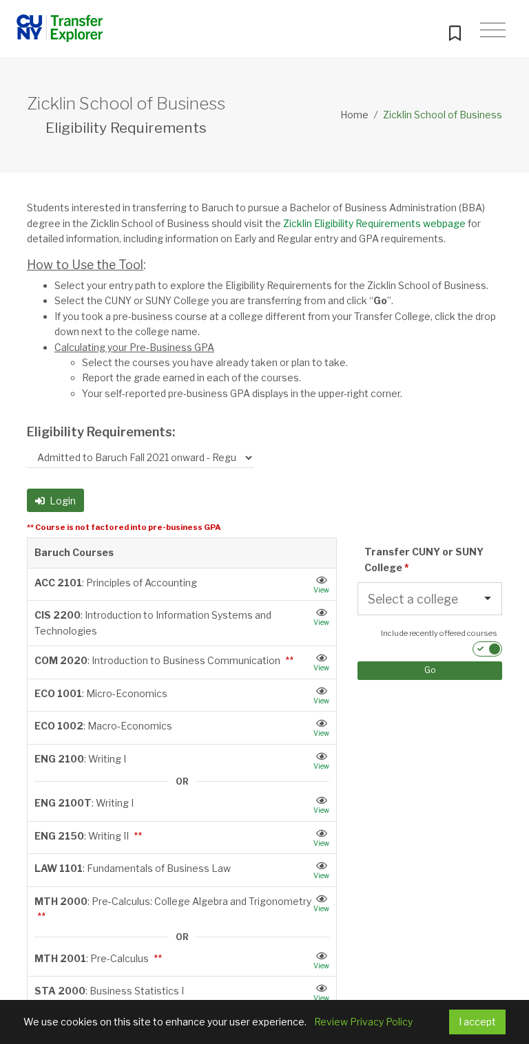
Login (62, 501)
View (321, 590)
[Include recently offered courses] (487, 649)
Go (430, 670)
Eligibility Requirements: (101, 432)
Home (354, 114)
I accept (477, 1021)
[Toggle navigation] (492, 30)
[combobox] (414, 599)
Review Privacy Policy (363, 1021)
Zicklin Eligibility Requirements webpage (374, 223)
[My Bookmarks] (454, 30)
